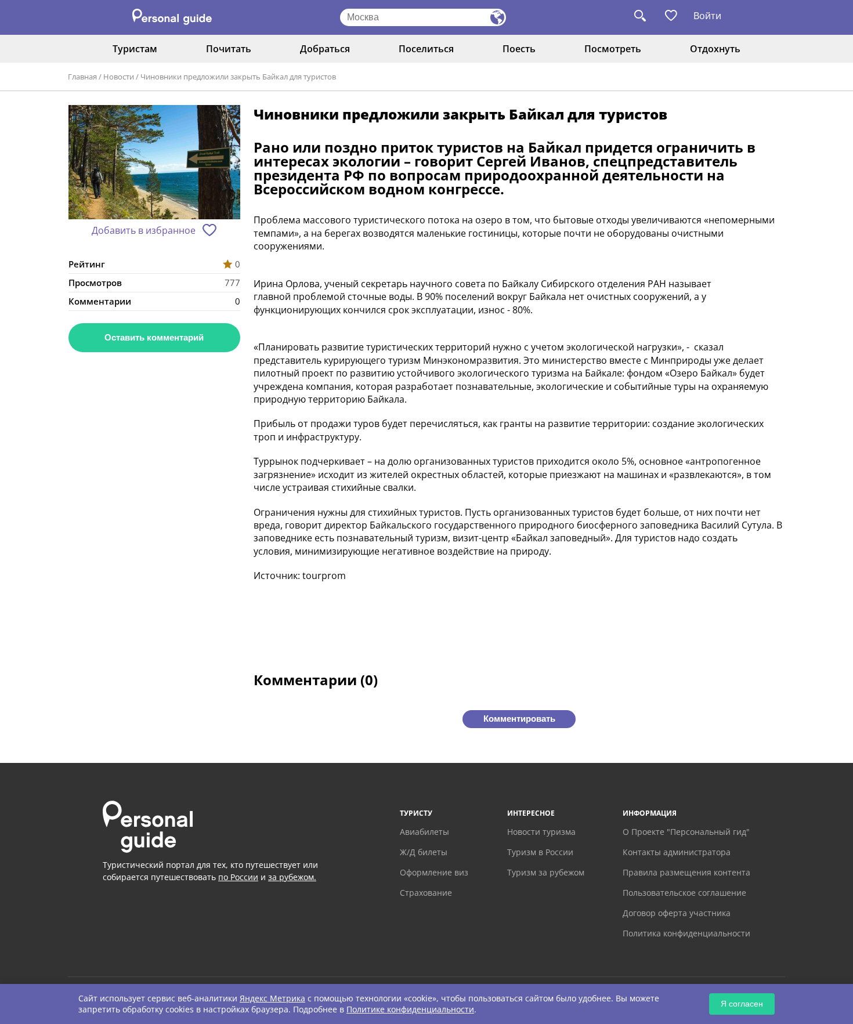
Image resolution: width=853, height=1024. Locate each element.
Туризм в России (540, 851)
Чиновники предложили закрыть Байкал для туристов (238, 76)
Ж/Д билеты (423, 851)
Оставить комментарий (154, 337)
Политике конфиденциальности (410, 1009)
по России (238, 876)
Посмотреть (612, 48)
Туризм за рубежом (545, 872)
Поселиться (426, 48)
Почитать (228, 48)
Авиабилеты (424, 831)
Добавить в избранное (144, 230)
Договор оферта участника (677, 912)
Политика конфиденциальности (686, 933)
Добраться (325, 48)
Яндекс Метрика (272, 998)
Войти (707, 15)
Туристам (135, 48)
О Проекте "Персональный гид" (686, 831)
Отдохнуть (715, 48)
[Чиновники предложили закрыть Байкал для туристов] (154, 163)
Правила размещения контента (686, 872)
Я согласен (742, 1003)
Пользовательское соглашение (684, 892)
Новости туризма (541, 831)
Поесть (519, 48)
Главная (82, 76)
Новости (118, 76)
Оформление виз (434, 872)
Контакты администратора (677, 851)
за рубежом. (292, 876)
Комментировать (519, 718)
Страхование (426, 892)
